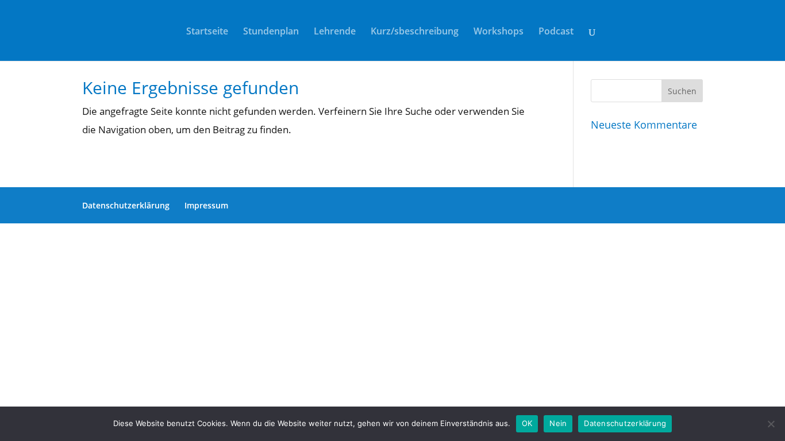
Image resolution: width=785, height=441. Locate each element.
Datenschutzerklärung (126, 205)
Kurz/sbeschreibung (415, 32)
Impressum (206, 205)
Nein (558, 423)
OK (527, 423)
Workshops (499, 32)
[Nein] (770, 424)
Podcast (556, 32)
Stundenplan (271, 32)
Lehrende (335, 32)
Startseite (207, 32)
